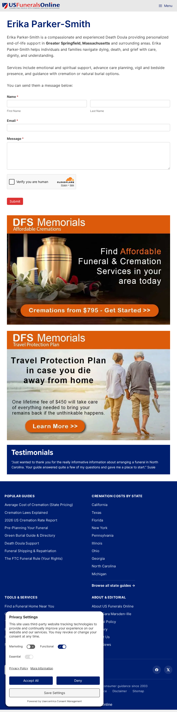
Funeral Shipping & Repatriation (30, 551)
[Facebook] (157, 670)
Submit (15, 201)
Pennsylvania (102, 535)
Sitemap (138, 691)
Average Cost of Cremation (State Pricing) (39, 505)
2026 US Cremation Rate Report (31, 520)
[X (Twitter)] (168, 670)
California (99, 505)
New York (99, 528)
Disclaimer (119, 691)
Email (12, 121)
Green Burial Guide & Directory (30, 535)
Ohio (95, 551)
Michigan (99, 574)
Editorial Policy (104, 621)
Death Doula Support (22, 543)
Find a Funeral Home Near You (29, 606)
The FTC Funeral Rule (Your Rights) (33, 558)
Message (15, 139)
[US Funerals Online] (31, 6)
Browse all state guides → (113, 585)
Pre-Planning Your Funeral (26, 528)
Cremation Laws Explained (26, 512)
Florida (97, 520)
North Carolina (104, 566)
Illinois (97, 543)
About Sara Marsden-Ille (111, 614)
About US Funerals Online (113, 606)
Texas (96, 512)
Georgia (98, 558)
